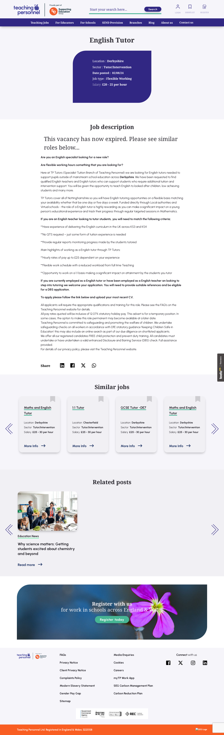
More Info (31, 446)
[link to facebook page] (168, 662)
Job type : (99, 79)
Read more (26, 565)
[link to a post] (47, 511)
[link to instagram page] (193, 662)
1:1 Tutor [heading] (78, 408)
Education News (28, 536)
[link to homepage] (42, 10)
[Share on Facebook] (72, 365)
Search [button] (152, 9)
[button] (9, 428)
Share (45, 365)
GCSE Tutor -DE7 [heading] (133, 408)
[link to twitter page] (180, 662)
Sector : (98, 67)
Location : (99, 61)
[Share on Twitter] (83, 365)
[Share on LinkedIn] (62, 365)
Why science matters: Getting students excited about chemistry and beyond (46, 549)
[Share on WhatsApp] (94, 365)
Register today (112, 620)
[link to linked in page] (205, 662)
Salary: (96, 84)
